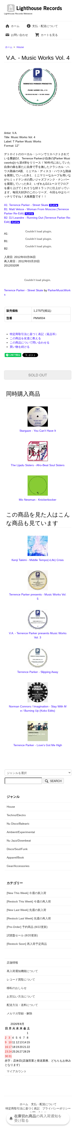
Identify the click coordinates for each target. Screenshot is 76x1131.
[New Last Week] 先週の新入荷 (26, 910)
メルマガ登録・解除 (19, 1013)
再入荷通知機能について (22, 971)
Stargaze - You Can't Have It (37, 430)
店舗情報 (12, 962)
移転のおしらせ (17, 988)
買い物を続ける (20, 346)
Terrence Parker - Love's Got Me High (37, 745)
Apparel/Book (15, 857)
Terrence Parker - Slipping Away (37, 672)
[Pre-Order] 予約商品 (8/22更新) (27, 926)
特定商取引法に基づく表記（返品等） (34, 334)
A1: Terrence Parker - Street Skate (26, 205)
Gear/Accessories (18, 866)
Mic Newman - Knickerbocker (37, 499)
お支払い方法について (21, 996)
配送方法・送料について (22, 1005)
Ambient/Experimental (21, 832)
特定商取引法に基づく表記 (22, 1108)
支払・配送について (45, 26)
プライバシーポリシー (56, 1108)
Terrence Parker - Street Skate (23, 290)
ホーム (15, 26)
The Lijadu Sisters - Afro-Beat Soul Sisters (37, 465)
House (20, 47)
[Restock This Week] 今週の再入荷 (29, 901)
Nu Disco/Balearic (18, 823)
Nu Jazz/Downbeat (19, 840)
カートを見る (49, 35)
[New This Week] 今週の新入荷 (26, 893)
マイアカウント (17, 1071)
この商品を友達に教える (25, 338)
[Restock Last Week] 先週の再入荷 (29, 918)
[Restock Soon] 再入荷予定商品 (27, 943)
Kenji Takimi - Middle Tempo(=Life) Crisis (38, 560)
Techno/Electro (16, 815)
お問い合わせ (19, 35)
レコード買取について (21, 979)
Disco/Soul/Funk (17, 849)
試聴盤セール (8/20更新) (22, 935)
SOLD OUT (37, 374)
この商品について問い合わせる (29, 342)
